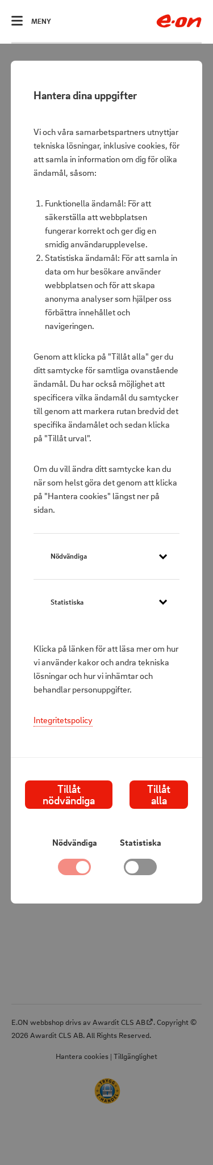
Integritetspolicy (63, 719)
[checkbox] (140, 870)
